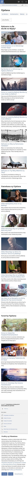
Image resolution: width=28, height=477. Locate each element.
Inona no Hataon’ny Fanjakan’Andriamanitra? (9, 334)
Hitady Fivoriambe (6, 421)
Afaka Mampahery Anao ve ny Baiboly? (11, 204)
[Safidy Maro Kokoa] (25, 5)
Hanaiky (4, 474)
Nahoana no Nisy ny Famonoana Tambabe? (12, 145)
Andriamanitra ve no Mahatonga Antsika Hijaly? (12, 47)
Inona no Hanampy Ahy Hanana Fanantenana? (12, 384)
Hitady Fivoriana (6, 418)
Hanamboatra (19, 474)
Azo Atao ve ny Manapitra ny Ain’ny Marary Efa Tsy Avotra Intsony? (13, 299)
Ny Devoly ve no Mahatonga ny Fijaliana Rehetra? (11, 70)
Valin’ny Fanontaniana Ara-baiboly (9, 5)
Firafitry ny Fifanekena (15, 470)
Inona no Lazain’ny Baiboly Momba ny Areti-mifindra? (14, 118)
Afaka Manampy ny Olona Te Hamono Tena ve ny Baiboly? (11, 253)
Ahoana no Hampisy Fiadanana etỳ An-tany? (13, 359)
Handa (11, 474)
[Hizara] (22, 5)
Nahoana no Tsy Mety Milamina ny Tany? (12, 171)
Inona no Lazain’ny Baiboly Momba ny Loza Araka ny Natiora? (14, 93)
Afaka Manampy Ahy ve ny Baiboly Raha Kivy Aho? (12, 229)
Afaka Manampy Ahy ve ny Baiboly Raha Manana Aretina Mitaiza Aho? (13, 276)
